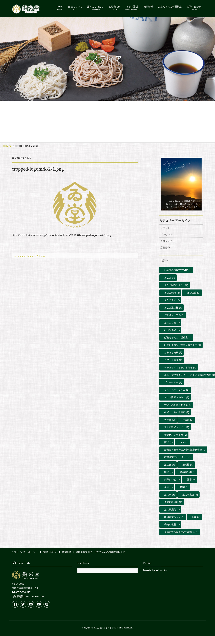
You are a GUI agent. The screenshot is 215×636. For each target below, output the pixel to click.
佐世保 (169, 419)
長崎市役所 (172, 524)
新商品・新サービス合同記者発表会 (185, 449)
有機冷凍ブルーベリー (177, 457)
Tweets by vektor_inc (155, 570)
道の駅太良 (190, 494)
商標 (168, 442)
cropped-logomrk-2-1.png (31, 256)
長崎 (196, 517)
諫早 (191, 479)
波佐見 (169, 464)
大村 (184, 442)
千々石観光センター (176, 427)
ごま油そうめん (174, 315)
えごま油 (193, 292)
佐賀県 (187, 419)
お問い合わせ (49, 552)
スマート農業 (173, 360)
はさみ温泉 (172, 330)
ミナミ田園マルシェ (176, 397)
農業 (184, 487)
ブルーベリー (173, 382)
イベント (165, 228)
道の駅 (169, 494)
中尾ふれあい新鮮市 (176, 412)
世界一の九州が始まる (177, 405)
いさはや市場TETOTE (177, 270)
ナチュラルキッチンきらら (180, 367)
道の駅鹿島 (172, 509)
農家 (168, 487)
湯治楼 (187, 464)
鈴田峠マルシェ (174, 517)
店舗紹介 (165, 247)
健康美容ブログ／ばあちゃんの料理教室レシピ (100, 552)
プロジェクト (167, 241)
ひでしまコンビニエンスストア (182, 345)
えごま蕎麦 (172, 300)
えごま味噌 (172, 292)
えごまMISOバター (176, 285)
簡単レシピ (172, 479)
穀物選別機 (188, 472)
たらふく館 (172, 322)
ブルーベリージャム (176, 389)
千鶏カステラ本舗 (175, 434)
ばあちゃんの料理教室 (177, 337)
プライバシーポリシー (26, 552)
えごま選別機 (173, 307)
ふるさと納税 (173, 352)
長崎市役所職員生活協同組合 (181, 532)
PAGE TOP (206, 614)
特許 (168, 472)
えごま (169, 277)
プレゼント (166, 234)
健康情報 (66, 552)
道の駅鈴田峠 (173, 502)
